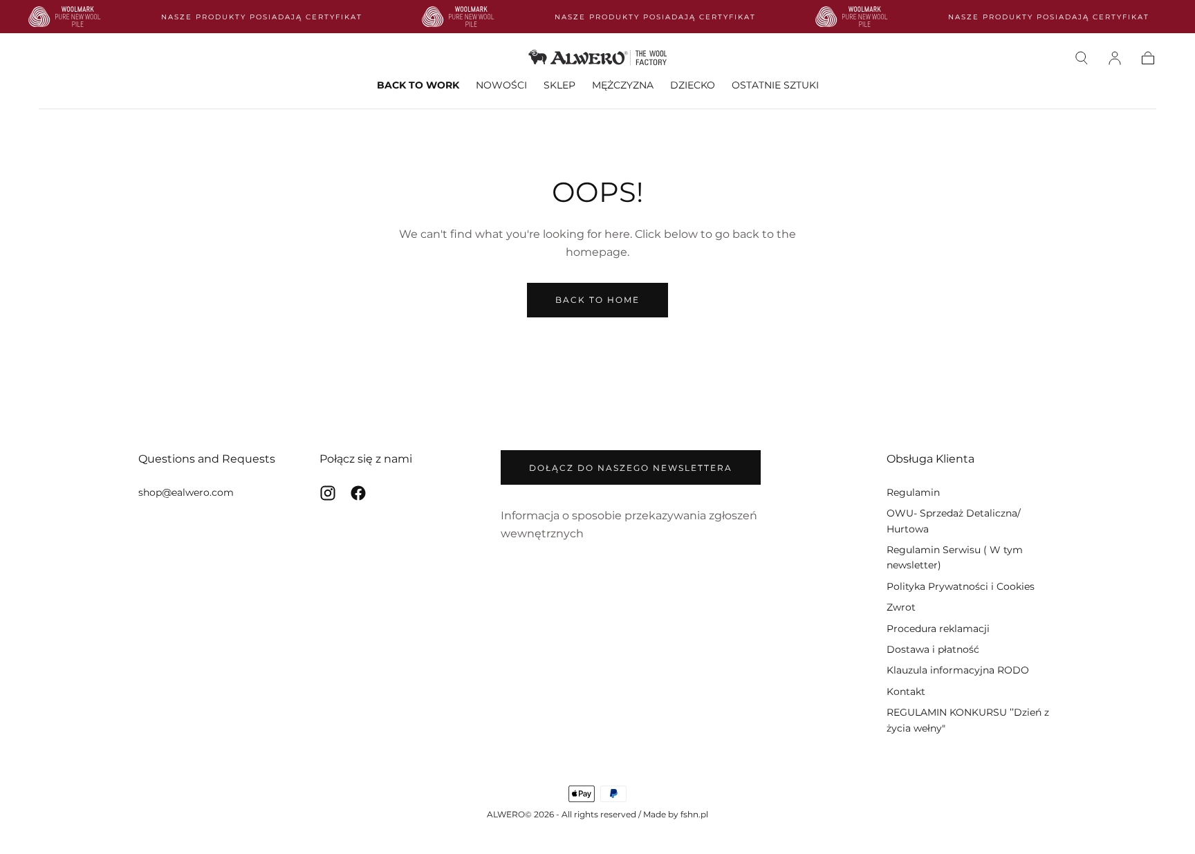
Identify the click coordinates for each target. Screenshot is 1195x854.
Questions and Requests (206, 458)
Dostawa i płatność (933, 649)
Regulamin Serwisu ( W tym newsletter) (955, 557)
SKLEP (559, 85)
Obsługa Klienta (930, 458)
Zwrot (901, 607)
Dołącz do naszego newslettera (630, 468)
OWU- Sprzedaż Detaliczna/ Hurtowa (954, 521)
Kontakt (906, 691)
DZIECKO (692, 85)
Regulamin (913, 492)
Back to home (597, 300)
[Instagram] (328, 493)
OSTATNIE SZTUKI (775, 85)
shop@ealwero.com (186, 492)
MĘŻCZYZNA (623, 85)
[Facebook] (358, 493)
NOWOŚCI (501, 85)
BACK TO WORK (418, 85)
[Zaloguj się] (1114, 58)
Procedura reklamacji (938, 628)
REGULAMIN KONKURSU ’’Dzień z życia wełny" (968, 720)
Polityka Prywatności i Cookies (961, 586)
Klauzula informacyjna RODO (958, 670)
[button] (1081, 58)
